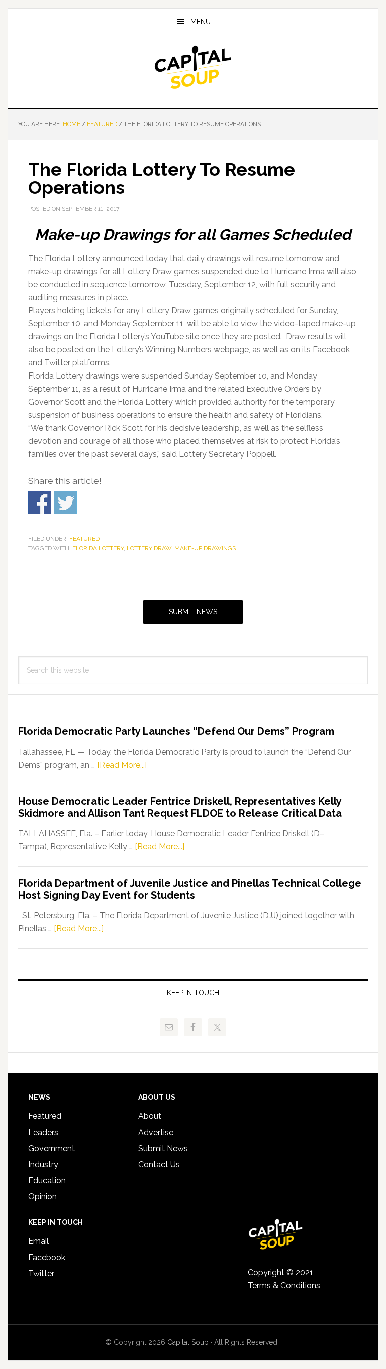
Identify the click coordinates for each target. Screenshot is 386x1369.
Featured (84, 538)
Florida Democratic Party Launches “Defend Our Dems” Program (176, 731)
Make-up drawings (205, 548)
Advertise (155, 1132)
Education (47, 1180)
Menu (200, 22)
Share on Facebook (39, 502)
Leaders (43, 1132)
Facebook (46, 1257)
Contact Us (159, 1164)
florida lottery (98, 548)
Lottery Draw (149, 548)
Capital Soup (192, 67)
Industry (43, 1164)
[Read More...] (122, 765)
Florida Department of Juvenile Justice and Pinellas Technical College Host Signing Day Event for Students (189, 889)
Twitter (41, 1273)
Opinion (42, 1196)
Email (38, 1241)
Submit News (193, 612)
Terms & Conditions (284, 1285)
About (149, 1116)
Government (51, 1148)
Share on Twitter (65, 502)
